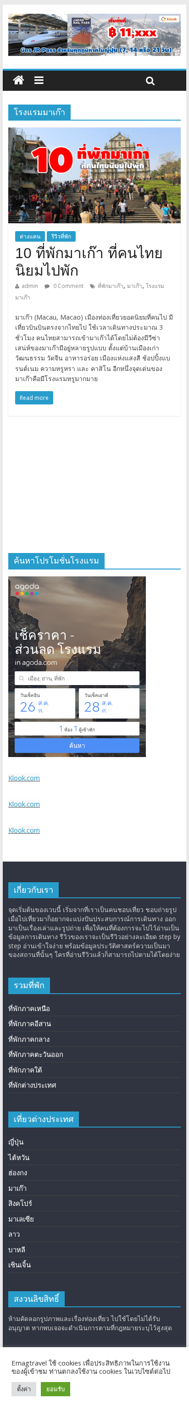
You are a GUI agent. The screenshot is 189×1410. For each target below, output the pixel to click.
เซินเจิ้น (19, 1264)
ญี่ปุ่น (15, 1141)
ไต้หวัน (18, 1157)
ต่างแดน (30, 236)
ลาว (14, 1234)
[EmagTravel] (18, 80)
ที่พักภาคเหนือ (29, 1008)
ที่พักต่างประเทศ (32, 1084)
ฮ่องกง (17, 1172)
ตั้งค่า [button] (24, 1389)
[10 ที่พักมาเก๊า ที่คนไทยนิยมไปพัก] (94, 133)
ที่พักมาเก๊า (110, 286)
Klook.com (24, 778)
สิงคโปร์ (20, 1203)
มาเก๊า (134, 286)
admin (30, 286)
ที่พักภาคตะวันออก (35, 1054)
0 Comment (67, 286)
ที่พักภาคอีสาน (29, 1023)
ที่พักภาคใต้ (25, 1069)
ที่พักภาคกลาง (29, 1039)
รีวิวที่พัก (61, 236)
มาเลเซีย (21, 1218)
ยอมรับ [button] (55, 1389)
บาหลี (16, 1249)
